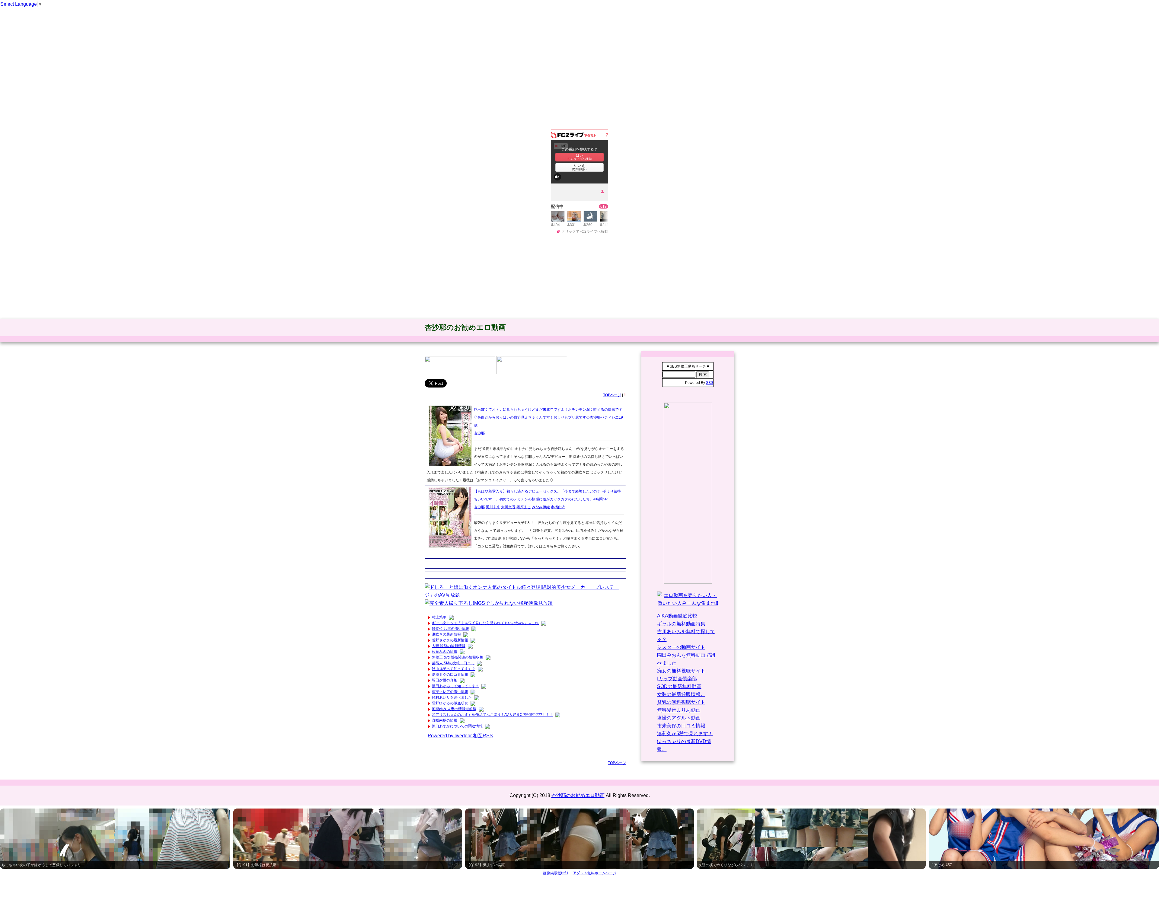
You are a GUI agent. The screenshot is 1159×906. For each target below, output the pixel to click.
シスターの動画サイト (681, 647)
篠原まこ (523, 507)
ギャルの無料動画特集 (681, 623)
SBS (709, 383)
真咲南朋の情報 (444, 720)
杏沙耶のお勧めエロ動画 (465, 327)
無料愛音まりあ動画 (679, 710)
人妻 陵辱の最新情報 (448, 646)
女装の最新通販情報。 (681, 694)
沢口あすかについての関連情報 (457, 726)
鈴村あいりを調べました (452, 697)
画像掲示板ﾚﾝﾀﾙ (555, 873)
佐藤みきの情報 (444, 651)
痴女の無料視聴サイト (681, 670)
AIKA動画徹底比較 (677, 615)
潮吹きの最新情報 (446, 634)
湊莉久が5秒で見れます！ (685, 733)
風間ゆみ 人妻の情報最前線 (454, 709)
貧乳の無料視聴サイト (681, 702)
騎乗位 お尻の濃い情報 (450, 629)
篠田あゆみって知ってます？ (455, 686)
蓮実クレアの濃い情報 (450, 692)
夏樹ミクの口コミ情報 (450, 674)
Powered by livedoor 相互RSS (460, 735)
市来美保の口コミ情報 (681, 725)
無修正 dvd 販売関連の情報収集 (457, 657)
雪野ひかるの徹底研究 (450, 703)
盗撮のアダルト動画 (679, 717)
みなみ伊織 (541, 507)
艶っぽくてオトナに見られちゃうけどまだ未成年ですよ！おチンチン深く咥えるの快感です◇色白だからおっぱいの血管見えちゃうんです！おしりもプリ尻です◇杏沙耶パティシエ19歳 (548, 417)
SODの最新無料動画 (679, 686)
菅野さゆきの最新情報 (450, 640)
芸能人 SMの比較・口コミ (453, 663)
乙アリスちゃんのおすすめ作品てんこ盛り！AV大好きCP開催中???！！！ (492, 715)
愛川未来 (493, 507)
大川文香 (508, 507)
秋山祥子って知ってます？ (453, 669)
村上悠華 (439, 617)
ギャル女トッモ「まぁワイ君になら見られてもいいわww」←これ (485, 623)
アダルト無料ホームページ (594, 873)
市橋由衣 (558, 507)
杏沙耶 (479, 433)
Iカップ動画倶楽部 (677, 678)
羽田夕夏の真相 (444, 680)
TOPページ (612, 395)
